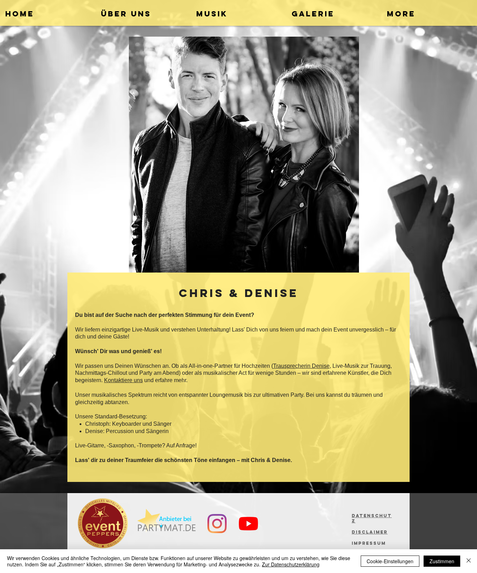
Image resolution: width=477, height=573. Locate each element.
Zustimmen (442, 561)
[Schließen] (468, 561)
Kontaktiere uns (123, 380)
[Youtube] (248, 523)
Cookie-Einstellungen (390, 561)
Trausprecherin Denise (301, 366)
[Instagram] (217, 523)
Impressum (369, 543)
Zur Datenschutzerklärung (291, 564)
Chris (201, 293)
